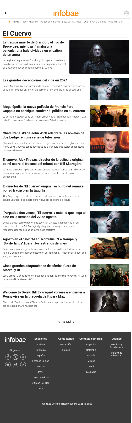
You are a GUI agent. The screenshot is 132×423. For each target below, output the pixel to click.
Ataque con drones (50, 21)
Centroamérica (41, 377)
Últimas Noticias (40, 383)
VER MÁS (66, 322)
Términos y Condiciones (116, 346)
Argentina (91, 344)
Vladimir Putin (115, 21)
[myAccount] (126, 13)
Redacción (66, 344)
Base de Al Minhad (71, 21)
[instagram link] (23, 357)
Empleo (66, 350)
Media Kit (91, 372)
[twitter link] (15, 357)
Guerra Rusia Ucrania (95, 21)
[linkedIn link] (23, 364)
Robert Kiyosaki (29, 21)
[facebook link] (8, 357)
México (41, 366)
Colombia (41, 350)
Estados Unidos (40, 361)
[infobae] (66, 13)
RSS (40, 388)
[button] (5, 13)
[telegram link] (15, 364)
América (40, 344)
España (41, 355)
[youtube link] (8, 364)
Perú (40, 372)
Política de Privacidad (116, 354)
